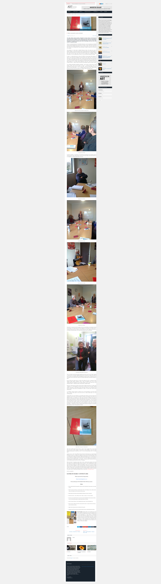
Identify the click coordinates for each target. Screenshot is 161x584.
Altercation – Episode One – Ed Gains (74, 531)
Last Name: (100, 96)
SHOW (101, 11)
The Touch (68, 551)
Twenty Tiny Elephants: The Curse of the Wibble (78, 3)
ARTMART (105, 11)
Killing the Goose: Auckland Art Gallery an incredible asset (107, 57)
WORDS (95, 35)
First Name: (100, 93)
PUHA (100, 60)
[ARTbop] (72, 7)
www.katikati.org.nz (90, 469)
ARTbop (68, 35)
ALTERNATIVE (95, 11)
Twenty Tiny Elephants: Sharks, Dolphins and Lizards (107, 43)
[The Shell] (91, 548)
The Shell (89, 551)
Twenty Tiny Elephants (106, 47)
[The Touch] (71, 548)
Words (81, 11)
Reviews (69, 11)
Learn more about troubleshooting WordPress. (88, 566)
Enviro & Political (88, 11)
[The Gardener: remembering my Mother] (81, 548)
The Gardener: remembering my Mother (107, 69)
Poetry (93, 35)
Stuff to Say (75, 11)
